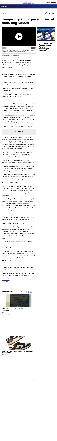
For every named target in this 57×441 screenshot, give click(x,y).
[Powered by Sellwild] (33, 380)
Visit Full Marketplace (29, 292)
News (4, 13)
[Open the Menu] (2, 2)
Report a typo (6, 281)
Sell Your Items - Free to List (19, 292)
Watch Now (51, 2)
